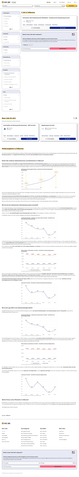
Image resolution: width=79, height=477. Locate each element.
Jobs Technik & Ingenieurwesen (27, 441)
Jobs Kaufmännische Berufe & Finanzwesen (29, 435)
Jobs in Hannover (43, 445)
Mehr (75, 2)
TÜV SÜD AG (10, 128)
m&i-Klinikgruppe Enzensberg (51, 128)
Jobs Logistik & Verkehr (25, 431)
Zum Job (63, 27)
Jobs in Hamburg (43, 437)
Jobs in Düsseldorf (43, 439)
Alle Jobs (48, 2)
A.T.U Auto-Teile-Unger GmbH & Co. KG (64, 404)
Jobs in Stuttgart (43, 443)
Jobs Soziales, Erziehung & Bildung (27, 443)
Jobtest (54, 2)
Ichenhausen (48, 129)
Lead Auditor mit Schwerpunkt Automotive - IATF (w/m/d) (19, 125)
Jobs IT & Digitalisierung (25, 439)
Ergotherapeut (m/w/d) (47, 125)
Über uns (69, 2)
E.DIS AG (53, 404)
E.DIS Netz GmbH (31, 20)
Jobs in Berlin (42, 433)
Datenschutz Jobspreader (64, 435)
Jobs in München (43, 431)
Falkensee (29, 21)
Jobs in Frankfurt (43, 435)
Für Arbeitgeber (5, 437)
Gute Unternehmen (5, 441)
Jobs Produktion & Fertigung (26, 433)
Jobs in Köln (42, 441)
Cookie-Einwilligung (63, 439)
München (9, 129)
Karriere (60, 437)
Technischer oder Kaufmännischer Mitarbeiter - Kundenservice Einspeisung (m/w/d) (46, 18)
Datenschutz (61, 433)
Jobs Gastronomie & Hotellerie (27, 445)
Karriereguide (62, 2)
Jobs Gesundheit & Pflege (26, 437)
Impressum (61, 431)
